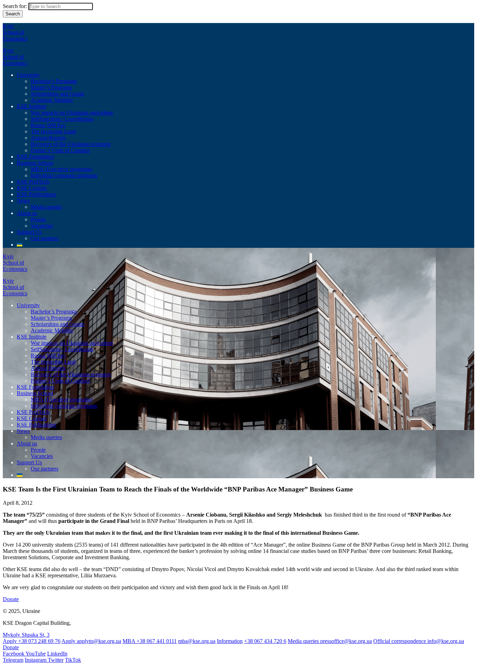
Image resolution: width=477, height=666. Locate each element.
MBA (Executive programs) (61, 169)
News (23, 201)
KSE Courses (32, 188)
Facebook (14, 654)
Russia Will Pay (48, 125)
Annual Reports (48, 138)
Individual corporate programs (64, 175)
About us (27, 213)
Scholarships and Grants (57, 94)
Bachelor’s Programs (54, 81)
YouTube (35, 654)
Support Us (29, 232)
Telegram (13, 660)
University (28, 75)
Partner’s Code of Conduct (60, 150)
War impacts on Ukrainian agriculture (72, 113)
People (38, 219)
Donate (11, 599)
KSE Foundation (35, 157)
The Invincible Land (53, 131)
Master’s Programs (51, 87)
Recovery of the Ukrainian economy (71, 144)
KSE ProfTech (33, 182)
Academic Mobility (52, 100)
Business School (35, 163)
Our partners (44, 238)
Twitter (56, 660)
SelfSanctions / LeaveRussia (62, 119)
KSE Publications (36, 194)
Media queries (46, 207)
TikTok (73, 660)
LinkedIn (57, 654)
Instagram (36, 660)
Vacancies (42, 226)
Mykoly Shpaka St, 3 (26, 635)
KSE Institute (31, 106)
